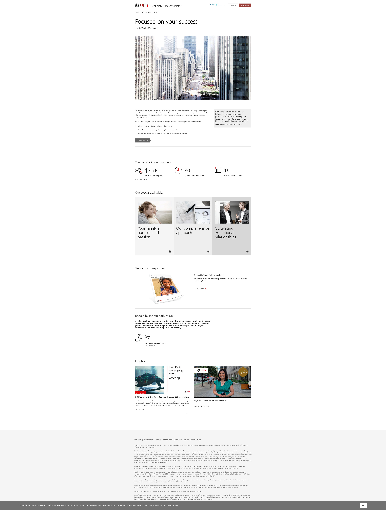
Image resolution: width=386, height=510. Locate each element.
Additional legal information (164, 440)
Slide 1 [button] (187, 413)
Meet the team (146, 12)
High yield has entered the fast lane (210, 400)
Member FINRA (153, 474)
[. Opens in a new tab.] (141, 5)
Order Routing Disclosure (182, 495)
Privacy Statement (110, 505)
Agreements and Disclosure (204, 499)
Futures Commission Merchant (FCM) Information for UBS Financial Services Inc (171, 499)
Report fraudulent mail (182, 440)
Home (137, 12)
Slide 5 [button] (199, 413)
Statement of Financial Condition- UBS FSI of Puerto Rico (229, 495)
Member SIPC (143, 474)
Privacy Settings (196, 440)
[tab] (187, 413)
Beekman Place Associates (166, 6)
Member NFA (211, 476)
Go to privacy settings (170, 505)
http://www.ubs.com (148, 447)
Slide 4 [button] (196, 413)
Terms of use (137, 440)
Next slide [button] (248, 383)
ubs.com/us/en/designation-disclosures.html (190, 491)
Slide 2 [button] (190, 413)
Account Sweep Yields (170, 497)
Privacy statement (149, 440)
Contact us (233, 5)
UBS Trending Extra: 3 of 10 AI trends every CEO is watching (162, 397)
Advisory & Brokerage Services (187, 497)
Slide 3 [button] (193, 413)
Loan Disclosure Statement (155, 497)
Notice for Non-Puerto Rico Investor (163, 495)
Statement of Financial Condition (202, 495)
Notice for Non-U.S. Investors (142, 495)
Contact (156, 12)
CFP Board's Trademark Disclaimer (207, 497)
